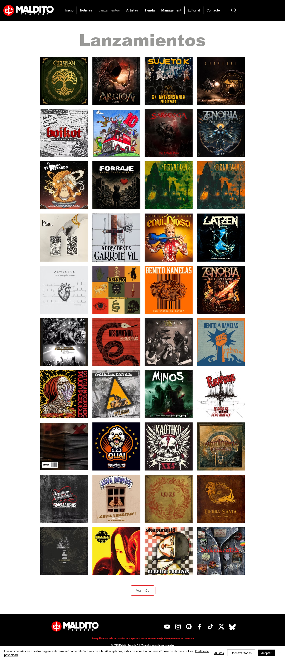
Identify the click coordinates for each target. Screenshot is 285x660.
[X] (221, 626)
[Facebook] (199, 626)
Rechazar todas (241, 653)
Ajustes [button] (219, 653)
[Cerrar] (279, 653)
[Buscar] (234, 10)
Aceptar (266, 653)
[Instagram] (178, 626)
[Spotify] (189, 626)
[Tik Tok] (210, 626)
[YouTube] (167, 626)
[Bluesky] (232, 626)
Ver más (142, 590)
